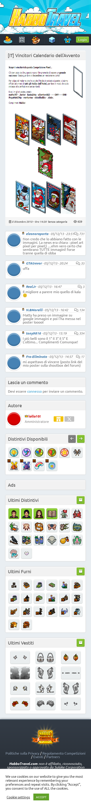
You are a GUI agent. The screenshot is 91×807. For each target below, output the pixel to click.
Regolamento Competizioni (63, 753)
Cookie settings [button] (18, 797)
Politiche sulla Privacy (22, 753)
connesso (34, 391)
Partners (53, 756)
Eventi (38, 756)
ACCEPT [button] (41, 797)
